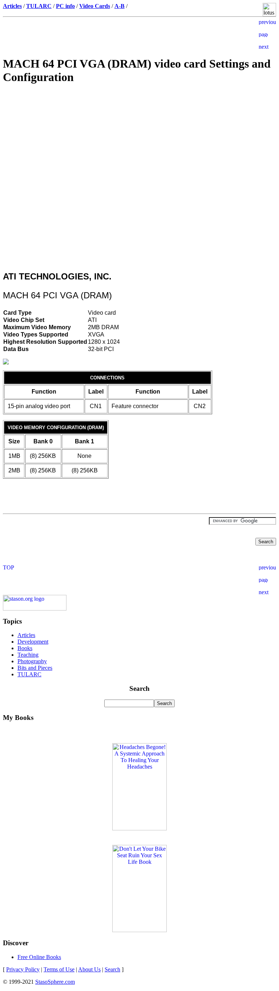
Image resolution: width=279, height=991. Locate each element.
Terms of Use (59, 969)
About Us (89, 969)
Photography (32, 661)
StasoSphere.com (55, 982)
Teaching (28, 655)
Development (32, 641)
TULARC (29, 674)
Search (112, 969)
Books (24, 648)
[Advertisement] (139, 143)
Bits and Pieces (34, 668)
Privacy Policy (23, 969)
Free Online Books (39, 957)
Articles (26, 635)
